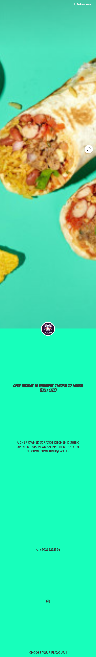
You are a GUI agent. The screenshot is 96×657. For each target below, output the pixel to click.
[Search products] (88, 149)
